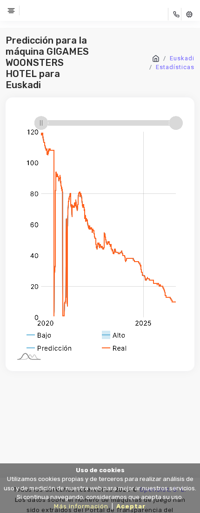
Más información (81, 506)
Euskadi (182, 58)
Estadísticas (175, 67)
